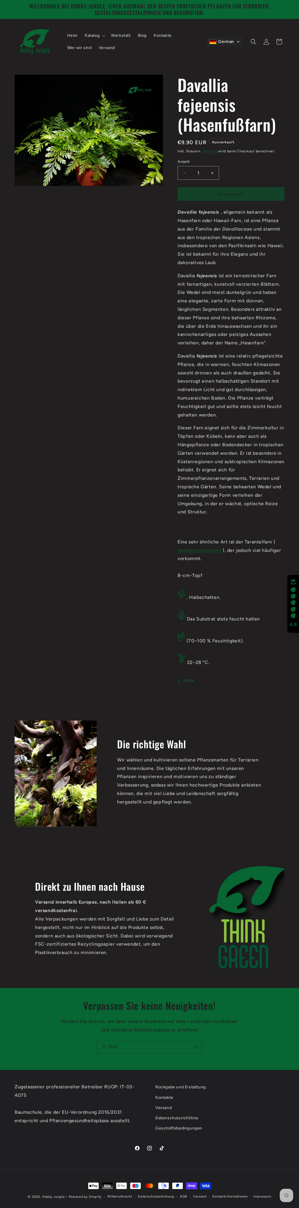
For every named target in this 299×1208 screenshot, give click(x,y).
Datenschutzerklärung (156, 1196)
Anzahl (184, 161)
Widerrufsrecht (119, 1196)
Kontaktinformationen (230, 1196)
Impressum (262, 1196)
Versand (210, 151)
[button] (94, 35)
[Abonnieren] (195, 1047)
